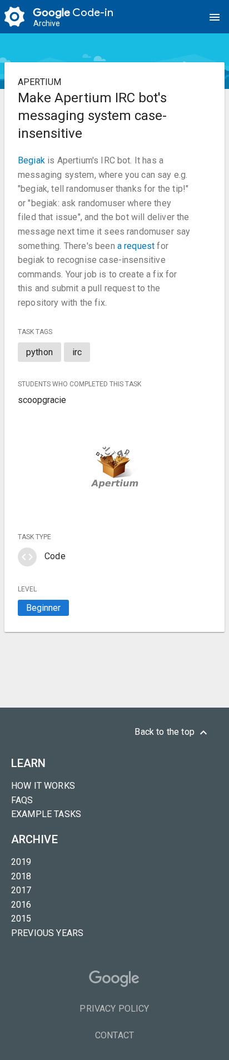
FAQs (22, 800)
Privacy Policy (114, 1008)
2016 (21, 904)
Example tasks (46, 814)
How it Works (43, 785)
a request (136, 246)
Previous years (47, 933)
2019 (21, 862)
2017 (21, 890)
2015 (21, 918)
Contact (114, 1035)
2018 (21, 876)
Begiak (31, 160)
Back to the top (172, 732)
